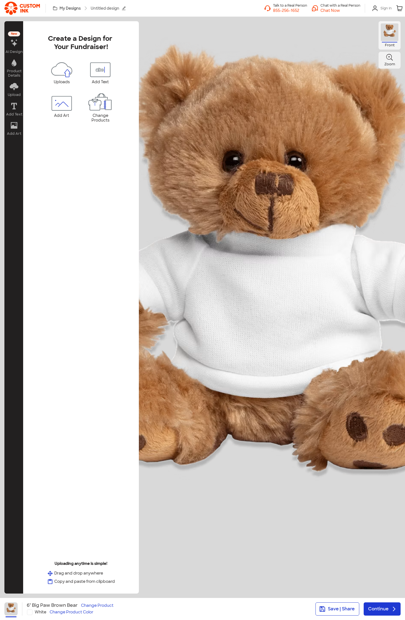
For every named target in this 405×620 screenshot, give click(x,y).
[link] (22, 8)
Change (97, 605)
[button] (340, 10)
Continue (378, 609)
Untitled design (105, 8)
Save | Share (341, 609)
